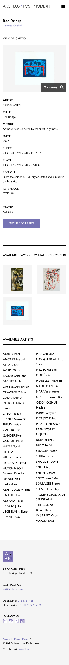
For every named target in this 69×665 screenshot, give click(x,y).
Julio (12, 506)
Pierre (48, 483)
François (49, 380)
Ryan (12, 435)
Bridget (45, 439)
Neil (11, 479)
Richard (45, 456)
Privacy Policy (21, 638)
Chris (11, 517)
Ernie (12, 381)
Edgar (15, 511)
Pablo (46, 418)
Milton (12, 370)
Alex (10, 484)
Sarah (48, 424)
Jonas (45, 520)
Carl (11, 365)
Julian (12, 413)
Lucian (12, 424)
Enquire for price (21, 223)
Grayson (46, 413)
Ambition (24, 649)
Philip (13, 441)
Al (8, 452)
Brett (15, 392)
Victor (47, 515)
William (16, 489)
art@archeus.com (13, 589)
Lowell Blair (50, 397)
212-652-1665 (25, 600)
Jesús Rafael (47, 478)
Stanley (47, 489)
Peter (46, 451)
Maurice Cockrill (12, 25)
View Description (15, 38)
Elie (47, 386)
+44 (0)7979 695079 (29, 605)
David (11, 446)
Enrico (16, 387)
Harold (14, 359)
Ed (44, 445)
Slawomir (14, 419)
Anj (43, 467)
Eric (11, 430)
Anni (11, 354)
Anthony (12, 457)
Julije (11, 495)
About (6, 638)
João (43, 375)
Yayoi (13, 500)
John (14, 375)
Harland (46, 369)
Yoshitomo (47, 391)
